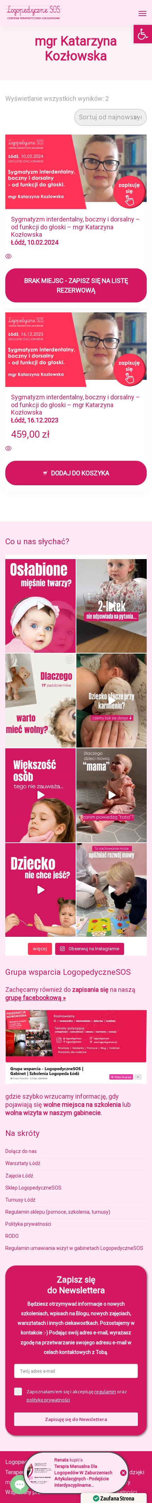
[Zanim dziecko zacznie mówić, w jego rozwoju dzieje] (40, 795)
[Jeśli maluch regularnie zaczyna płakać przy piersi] (111, 701)
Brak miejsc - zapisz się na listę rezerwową (76, 285)
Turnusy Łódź (20, 1200)
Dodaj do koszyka (80, 473)
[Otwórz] (142, 13)
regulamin (105, 1391)
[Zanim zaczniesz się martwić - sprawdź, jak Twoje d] (111, 606)
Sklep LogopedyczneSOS (33, 1188)
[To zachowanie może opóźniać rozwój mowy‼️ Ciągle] (111, 890)
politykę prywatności (48, 1400)
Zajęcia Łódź (19, 1176)
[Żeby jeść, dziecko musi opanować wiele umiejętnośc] (40, 890)
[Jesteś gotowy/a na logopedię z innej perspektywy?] (40, 701)
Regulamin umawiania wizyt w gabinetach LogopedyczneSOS (74, 1248)
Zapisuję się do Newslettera (76, 1419)
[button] (143, 34)
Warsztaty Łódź (22, 1163)
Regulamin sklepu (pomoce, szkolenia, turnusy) (57, 1212)
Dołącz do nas (21, 1151)
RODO (12, 1236)
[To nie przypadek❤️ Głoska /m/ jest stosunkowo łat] (111, 795)
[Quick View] (8, 257)
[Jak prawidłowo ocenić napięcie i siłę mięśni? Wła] (40, 606)
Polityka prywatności (28, 1224)
